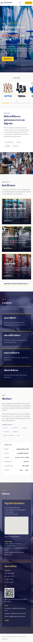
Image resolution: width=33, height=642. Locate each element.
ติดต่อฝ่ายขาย (21, 59)
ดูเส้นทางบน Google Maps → (13, 537)
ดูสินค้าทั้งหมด (8, 59)
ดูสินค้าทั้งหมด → (8, 221)
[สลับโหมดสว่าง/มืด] (20, 3)
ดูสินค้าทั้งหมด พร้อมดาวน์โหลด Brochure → (16, 284)
